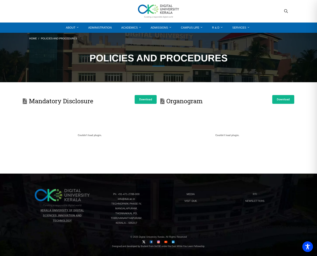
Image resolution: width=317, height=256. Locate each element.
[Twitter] (144, 242)
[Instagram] (158, 242)
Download (145, 99)
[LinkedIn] (173, 242)
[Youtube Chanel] (166, 242)
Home (33, 38)
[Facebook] (151, 242)
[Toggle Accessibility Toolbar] (307, 246)
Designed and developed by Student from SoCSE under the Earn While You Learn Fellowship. (158, 246)
